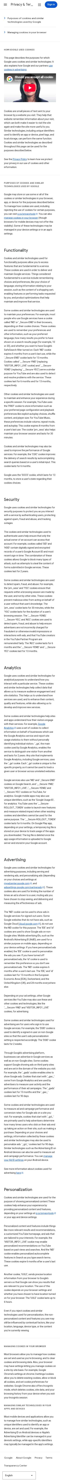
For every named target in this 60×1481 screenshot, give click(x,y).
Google (8, 1457)
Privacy (38, 1457)
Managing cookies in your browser (27, 32)
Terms (49, 1457)
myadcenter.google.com (17, 883)
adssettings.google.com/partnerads (23, 887)
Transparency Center (15, 1465)
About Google (23, 1457)
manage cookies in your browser (21, 218)
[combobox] (19, 1475)
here (18, 1173)
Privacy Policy (20, 159)
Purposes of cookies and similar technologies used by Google (26, 20)
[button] (5, 5)
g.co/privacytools (26, 214)
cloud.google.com (28, 923)
